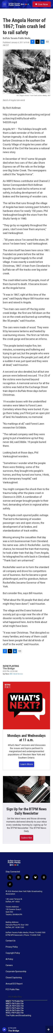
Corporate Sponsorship (16, 971)
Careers (9, 965)
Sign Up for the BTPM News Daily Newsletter (26, 811)
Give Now (43, 4)
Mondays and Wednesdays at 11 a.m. (26, 737)
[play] (4, 1029)
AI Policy (9, 959)
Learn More (26, 764)
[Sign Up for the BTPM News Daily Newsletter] (26, 789)
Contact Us (10, 941)
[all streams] (49, 1029)
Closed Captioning (14, 978)
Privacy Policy (12, 947)
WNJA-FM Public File (15, 1006)
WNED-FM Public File (15, 1004)
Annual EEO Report (14, 984)
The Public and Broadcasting (18, 1015)
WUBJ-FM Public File (15, 1013)
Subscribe (26, 837)
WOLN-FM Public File (15, 1010)
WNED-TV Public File (14, 1001)
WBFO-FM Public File (15, 1008)
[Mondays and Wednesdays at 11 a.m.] (26, 705)
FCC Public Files (12, 989)
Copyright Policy (13, 953)
